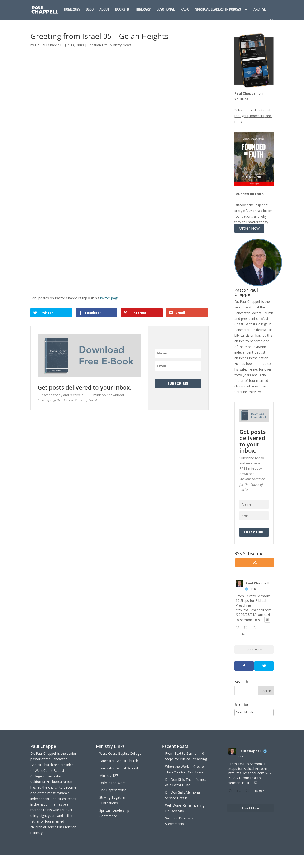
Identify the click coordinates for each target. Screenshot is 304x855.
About (104, 10)
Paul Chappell (257, 583)
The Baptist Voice (112, 790)
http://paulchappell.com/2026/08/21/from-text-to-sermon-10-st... (253, 615)
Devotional (166, 10)
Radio (184, 10)
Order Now (249, 228)
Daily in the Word (112, 783)
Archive (259, 10)
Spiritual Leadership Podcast (219, 10)
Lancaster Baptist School (118, 768)
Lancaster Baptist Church (118, 760)
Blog (89, 10)
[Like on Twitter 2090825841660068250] (256, 628)
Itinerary (143, 10)
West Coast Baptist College (120, 753)
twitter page (109, 298)
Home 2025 (72, 10)
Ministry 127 (108, 775)
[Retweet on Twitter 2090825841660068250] (247, 628)
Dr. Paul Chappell (48, 45)
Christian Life (98, 45)
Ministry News (120, 45)
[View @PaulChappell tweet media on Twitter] (267, 620)
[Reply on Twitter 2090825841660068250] (238, 628)
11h (253, 589)
